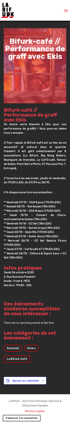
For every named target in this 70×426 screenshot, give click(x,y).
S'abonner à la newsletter (22, 418)
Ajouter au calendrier (25, 380)
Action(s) (13, 348)
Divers (31, 348)
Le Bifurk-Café (17, 359)
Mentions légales (35, 411)
